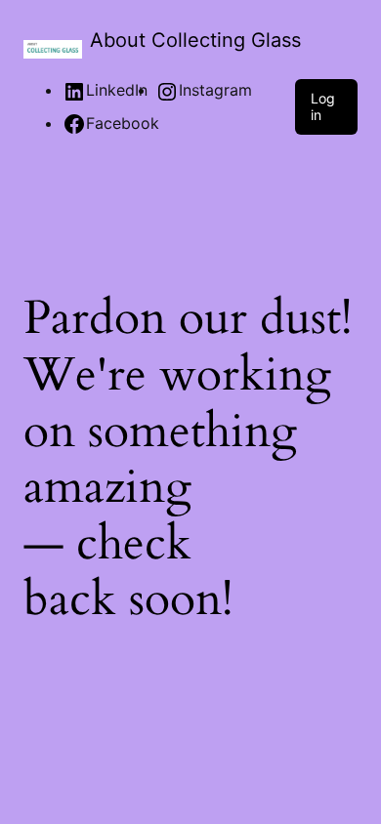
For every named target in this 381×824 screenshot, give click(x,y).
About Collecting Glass (195, 40)
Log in (323, 106)
